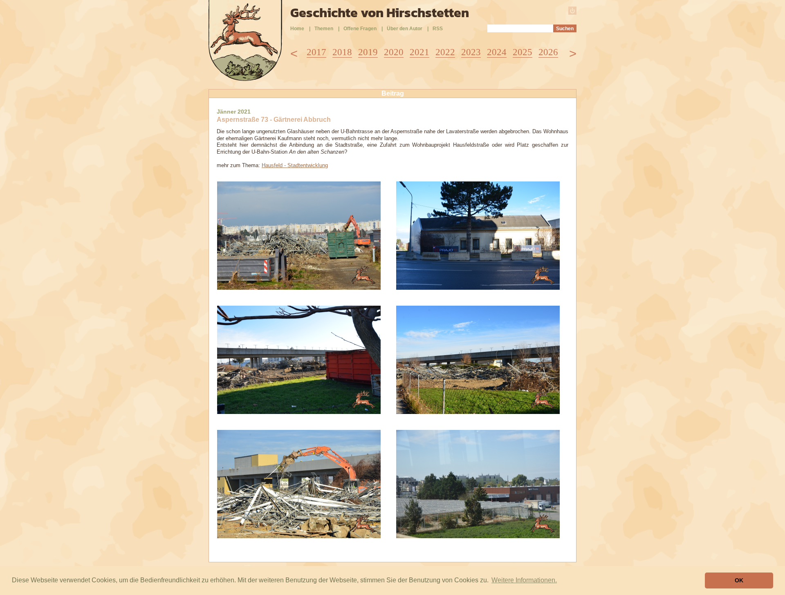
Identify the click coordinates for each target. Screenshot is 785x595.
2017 (316, 52)
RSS (438, 28)
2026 (548, 52)
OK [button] (739, 580)
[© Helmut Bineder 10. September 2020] (478, 535)
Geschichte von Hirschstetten (379, 12)
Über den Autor (404, 28)
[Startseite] (245, 78)
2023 (471, 52)
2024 (497, 52)
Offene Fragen (360, 28)
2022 (445, 52)
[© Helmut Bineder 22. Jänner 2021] (299, 287)
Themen (323, 28)
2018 (342, 52)
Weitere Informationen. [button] (524, 580)
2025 (522, 52)
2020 (394, 52)
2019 (368, 52)
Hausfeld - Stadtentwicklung (295, 165)
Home (297, 28)
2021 (419, 52)
